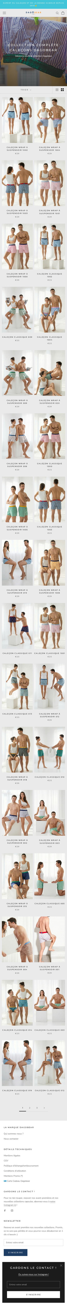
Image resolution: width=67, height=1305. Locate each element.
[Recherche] (57, 13)
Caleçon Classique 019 (17, 1090)
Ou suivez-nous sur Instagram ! (33, 1274)
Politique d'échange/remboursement (21, 1165)
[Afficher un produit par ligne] (57, 89)
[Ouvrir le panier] (63, 12)
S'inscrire (33, 1294)
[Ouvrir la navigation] (4, 13)
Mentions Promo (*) (13, 1175)
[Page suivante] (44, 1108)
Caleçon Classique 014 (17, 1030)
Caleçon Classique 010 (50, 777)
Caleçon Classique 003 (50, 1030)
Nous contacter (11, 1138)
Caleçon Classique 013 (17, 714)
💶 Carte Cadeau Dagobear (17, 1181)
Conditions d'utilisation (15, 1170)
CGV (6, 1160)
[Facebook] (5, 1210)
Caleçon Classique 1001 (49, 653)
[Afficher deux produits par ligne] (62, 89)
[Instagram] (12, 1210)
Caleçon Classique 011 (17, 653)
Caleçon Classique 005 (50, 903)
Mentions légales (12, 1155)
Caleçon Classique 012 (50, 1090)
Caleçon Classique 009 (17, 337)
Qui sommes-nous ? (13, 1133)
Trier (25, 90)
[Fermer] (61, 1265)
